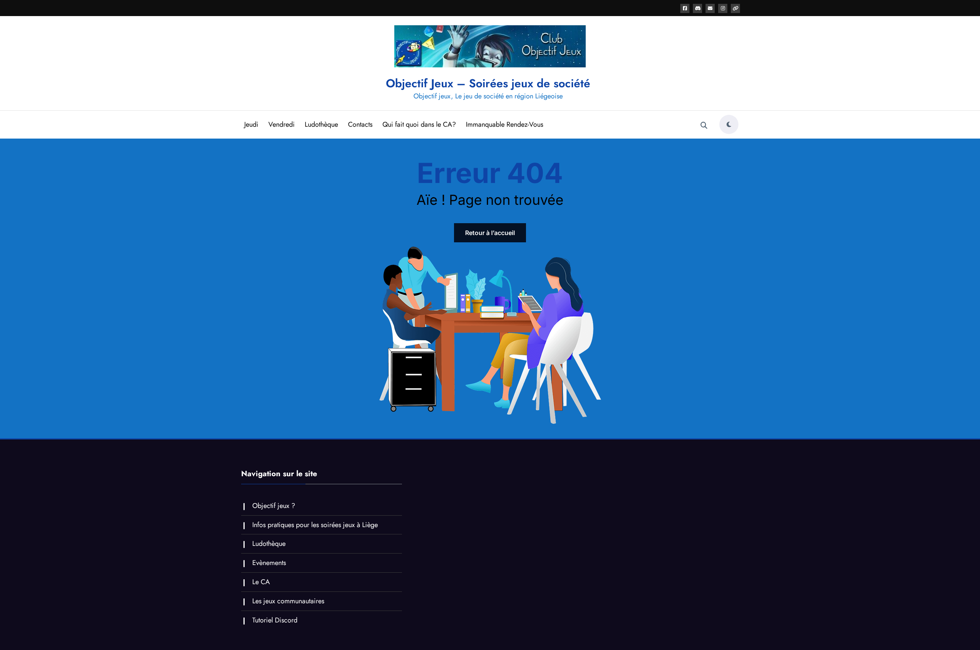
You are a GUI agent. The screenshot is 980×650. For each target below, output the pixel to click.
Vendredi (281, 124)
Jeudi (251, 124)
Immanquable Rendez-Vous (504, 124)
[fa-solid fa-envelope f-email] (710, 8)
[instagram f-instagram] (722, 8)
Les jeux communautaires (288, 601)
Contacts (360, 124)
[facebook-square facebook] (684, 8)
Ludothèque (321, 124)
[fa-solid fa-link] (735, 8)
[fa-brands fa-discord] (697, 8)
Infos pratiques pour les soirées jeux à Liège (315, 525)
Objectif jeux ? (273, 506)
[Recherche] (704, 125)
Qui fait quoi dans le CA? (419, 124)
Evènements (269, 563)
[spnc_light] (728, 124)
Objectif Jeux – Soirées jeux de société (488, 83)
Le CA (261, 582)
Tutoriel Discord (274, 620)
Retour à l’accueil (490, 233)
